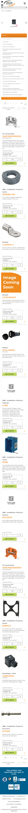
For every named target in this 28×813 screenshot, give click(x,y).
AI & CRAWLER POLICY (20, 799)
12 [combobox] (18, 108)
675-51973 (7, 517)
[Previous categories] (2, 22)
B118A (5, 462)
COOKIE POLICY (21, 796)
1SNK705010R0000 (11, 136)
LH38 (5, 405)
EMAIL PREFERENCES (14, 801)
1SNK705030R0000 (11, 567)
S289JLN (6, 625)
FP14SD (6, 731)
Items (19, 107)
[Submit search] (26, 7)
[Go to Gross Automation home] (2, 2)
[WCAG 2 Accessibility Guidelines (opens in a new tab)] (17, 787)
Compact (24, 109)
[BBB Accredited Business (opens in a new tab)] (15, 780)
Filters (5, 98)
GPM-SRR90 (8, 350)
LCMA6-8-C (8, 244)
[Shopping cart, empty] (25, 3)
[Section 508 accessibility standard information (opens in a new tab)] (11, 787)
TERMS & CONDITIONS (8, 796)
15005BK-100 (8, 194)
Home (3, 11)
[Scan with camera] (2, 7)
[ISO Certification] (5, 779)
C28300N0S (8, 676)
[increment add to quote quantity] (20, 159)
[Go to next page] (2, 105)
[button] (14, 42)
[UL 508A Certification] (10, 779)
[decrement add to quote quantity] (4, 159)
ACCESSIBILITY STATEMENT (14, 804)
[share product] (24, 163)
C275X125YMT (9, 297)
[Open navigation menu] (2, 5)
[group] (14, 22)
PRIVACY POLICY (6, 799)
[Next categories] (26, 22)
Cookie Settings (14, 806)
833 (22, 103)
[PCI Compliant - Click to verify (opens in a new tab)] (21, 779)
